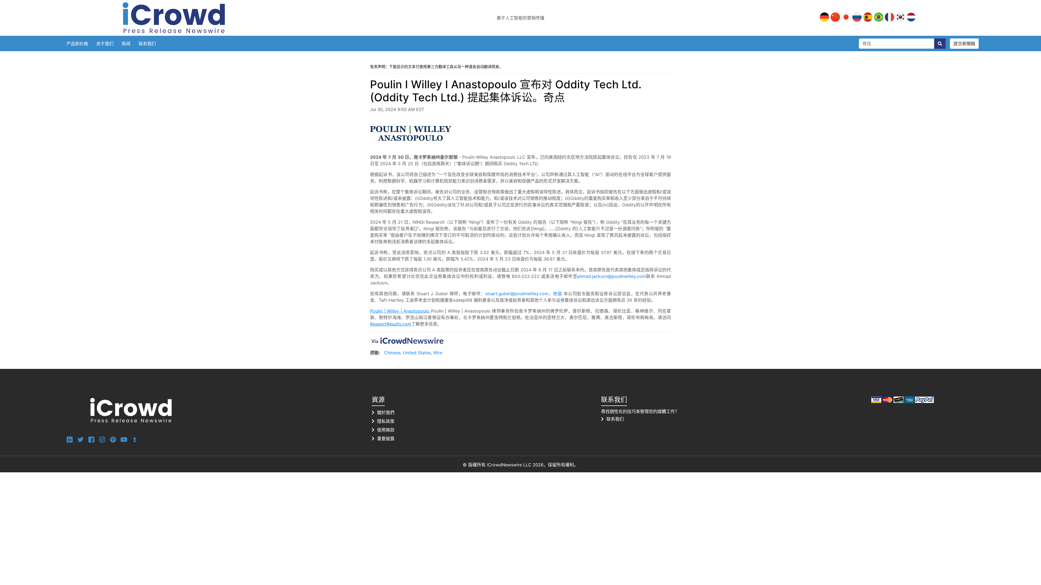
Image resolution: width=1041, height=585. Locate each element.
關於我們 (385, 412)
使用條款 (385, 430)
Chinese (392, 352)
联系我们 (147, 43)
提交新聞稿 (964, 43)
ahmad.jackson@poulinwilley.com (611, 276)
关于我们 (105, 43)
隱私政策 (385, 421)
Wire (437, 352)
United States (417, 352)
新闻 (126, 43)
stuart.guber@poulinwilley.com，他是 (524, 293)
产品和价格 (77, 43)
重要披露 (385, 438)
